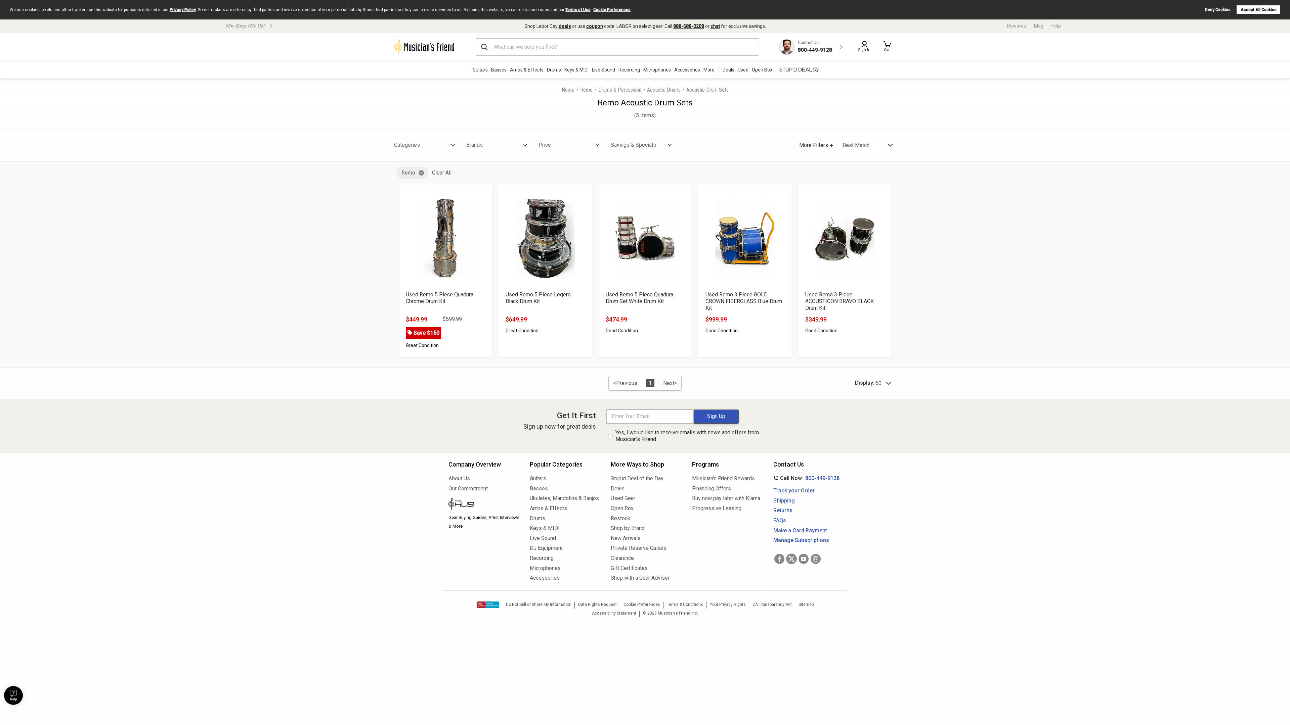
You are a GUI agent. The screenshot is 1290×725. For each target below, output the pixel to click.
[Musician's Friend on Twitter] (791, 559)
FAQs (779, 520)
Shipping (784, 500)
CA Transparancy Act (772, 604)
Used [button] (743, 69)
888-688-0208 (688, 26)
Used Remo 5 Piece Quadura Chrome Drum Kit (439, 297)
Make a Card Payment (800, 530)
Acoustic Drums (664, 90)
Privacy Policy (183, 9)
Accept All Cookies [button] (1259, 9)
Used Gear (623, 498)
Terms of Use (578, 9)
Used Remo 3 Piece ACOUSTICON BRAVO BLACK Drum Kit (839, 301)
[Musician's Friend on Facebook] (779, 559)
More (709, 69)
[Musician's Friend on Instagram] (816, 559)
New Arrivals (626, 538)
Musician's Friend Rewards (723, 478)
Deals (618, 488)
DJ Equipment (546, 548)
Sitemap (806, 604)
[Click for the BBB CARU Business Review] (488, 604)
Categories (407, 145)
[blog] (484, 505)
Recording (629, 69)
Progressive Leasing (716, 508)
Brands (474, 145)
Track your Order (794, 490)
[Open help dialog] (13, 695)
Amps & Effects (527, 69)
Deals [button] (728, 69)
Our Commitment (468, 488)
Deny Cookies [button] (1218, 9)
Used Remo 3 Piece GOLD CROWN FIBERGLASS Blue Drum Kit (743, 301)
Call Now (805, 478)
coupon (594, 26)
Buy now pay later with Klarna (726, 498)
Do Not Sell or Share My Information (538, 604)
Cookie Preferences (612, 9)
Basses (499, 69)
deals (565, 26)
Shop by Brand (628, 528)
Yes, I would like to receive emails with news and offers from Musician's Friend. (687, 436)
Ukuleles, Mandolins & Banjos (564, 498)
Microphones (657, 69)
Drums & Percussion (619, 90)
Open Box (622, 508)
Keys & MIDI (576, 69)
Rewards (1016, 26)
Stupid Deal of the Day (637, 478)
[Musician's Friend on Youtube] (804, 559)
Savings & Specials (633, 145)
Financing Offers (711, 488)
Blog (1038, 26)
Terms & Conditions (685, 604)
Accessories (687, 69)
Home (568, 90)
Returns (782, 510)
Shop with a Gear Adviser (640, 578)
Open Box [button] (762, 69)
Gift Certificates (629, 568)
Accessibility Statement (614, 613)
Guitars (480, 69)
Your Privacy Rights (728, 604)
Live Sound (603, 69)
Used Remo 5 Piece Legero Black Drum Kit (538, 297)
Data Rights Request (597, 604)
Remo (586, 90)
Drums (554, 69)
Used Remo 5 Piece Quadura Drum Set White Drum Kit (639, 297)
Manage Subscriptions (801, 540)
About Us (459, 478)
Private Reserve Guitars (638, 548)
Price (545, 145)
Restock (620, 518)
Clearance (622, 558)
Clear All (442, 173)
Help (1056, 26)
